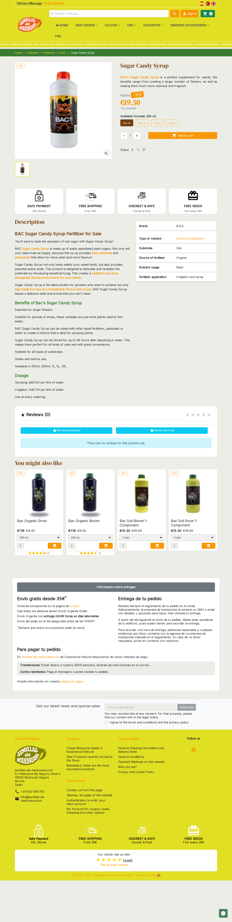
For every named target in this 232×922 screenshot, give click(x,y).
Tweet (138, 150)
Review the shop (162, 430)
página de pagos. (72, 681)
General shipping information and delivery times (141, 749)
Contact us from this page (84, 790)
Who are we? (127, 767)
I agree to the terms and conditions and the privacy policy (148, 722)
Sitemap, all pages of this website (89, 795)
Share (132, 150)
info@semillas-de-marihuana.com (33, 798)
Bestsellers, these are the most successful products (88, 767)
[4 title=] (204, 415)
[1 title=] (187, 415)
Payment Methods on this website (141, 762)
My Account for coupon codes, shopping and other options (88, 810)
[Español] (202, 3)
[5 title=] (209, 415)
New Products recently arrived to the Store (90, 758)
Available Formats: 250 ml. (138, 116)
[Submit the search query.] (52, 13)
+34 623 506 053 (32, 791)
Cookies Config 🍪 (148, 875)
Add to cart (182, 135)
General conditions (131, 757)
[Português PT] (208, 3)
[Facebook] (193, 750)
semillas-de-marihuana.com (40, 657)
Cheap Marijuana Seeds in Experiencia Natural (84, 749)
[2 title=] (193, 415)
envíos (74, 606)
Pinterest (144, 150)
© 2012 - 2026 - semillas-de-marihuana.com (102, 875)
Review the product (66, 430)
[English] (213, 3)
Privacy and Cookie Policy (136, 772)
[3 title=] (198, 415)
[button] (189, 13)
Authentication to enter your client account (86, 802)
